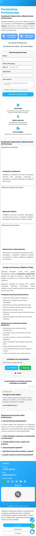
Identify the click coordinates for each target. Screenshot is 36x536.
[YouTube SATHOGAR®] (20, 481)
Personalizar (18, 533)
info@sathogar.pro (9, 475)
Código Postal (7, 71)
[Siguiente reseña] (33, 386)
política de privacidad (22, 89)
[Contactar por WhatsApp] (32, 525)
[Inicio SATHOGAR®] (7, 3)
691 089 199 (13, 368)
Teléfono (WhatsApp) (9, 63)
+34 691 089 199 (8, 469)
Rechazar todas (18, 529)
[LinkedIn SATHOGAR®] (16, 481)
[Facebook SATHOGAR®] (8, 481)
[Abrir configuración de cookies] (32, 531)
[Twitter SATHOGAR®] (25, 481)
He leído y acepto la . (16, 89)
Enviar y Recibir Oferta (19, 94)
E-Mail (19, 373)
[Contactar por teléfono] (32, 520)
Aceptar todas (18, 525)
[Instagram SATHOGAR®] (12, 481)
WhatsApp (26, 368)
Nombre (5, 55)
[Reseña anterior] (29, 386)
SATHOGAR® (25, 506)
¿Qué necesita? (7, 79)
